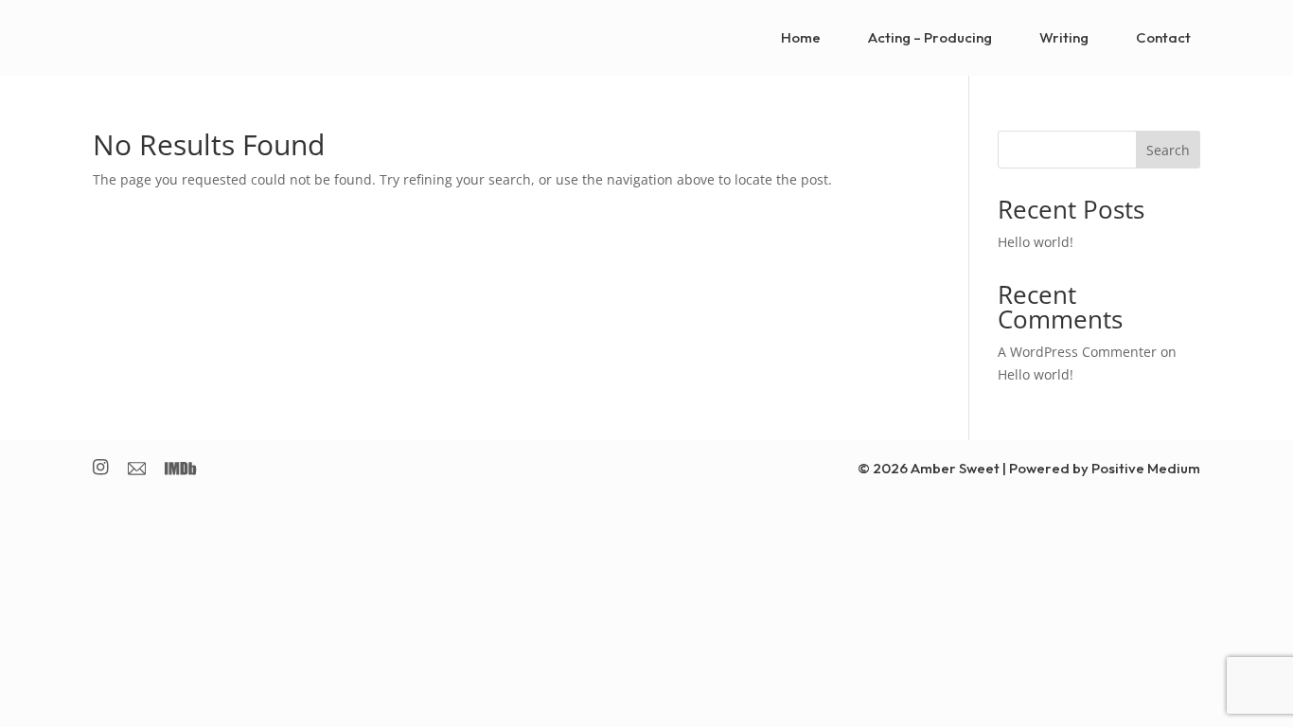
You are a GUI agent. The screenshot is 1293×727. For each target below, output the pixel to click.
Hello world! (1035, 242)
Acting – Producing (930, 37)
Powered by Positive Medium (1104, 468)
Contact (1163, 37)
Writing (1064, 37)
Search (1168, 150)
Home (801, 37)
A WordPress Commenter (1077, 352)
